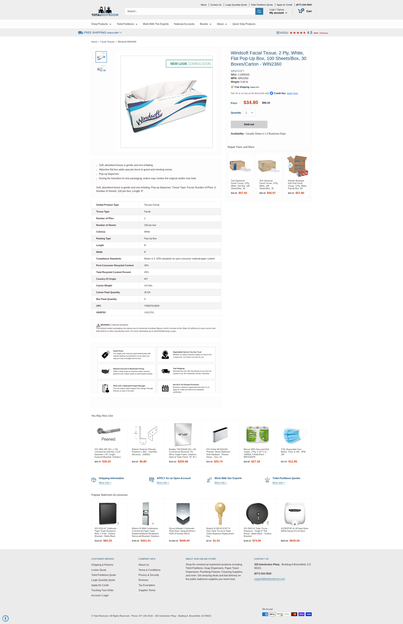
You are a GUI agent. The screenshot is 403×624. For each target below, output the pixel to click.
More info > (105, 482)
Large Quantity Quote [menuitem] (236, 4)
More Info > (163, 482)
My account (277, 12)
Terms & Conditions (149, 570)
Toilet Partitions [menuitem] (125, 24)
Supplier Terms (147, 590)
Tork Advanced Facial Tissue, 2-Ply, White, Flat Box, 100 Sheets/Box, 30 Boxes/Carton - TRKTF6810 (240, 185)
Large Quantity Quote (103, 580)
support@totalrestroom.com (269, 579)
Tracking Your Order (102, 590)
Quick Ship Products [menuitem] (244, 24)
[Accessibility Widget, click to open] (5, 618)
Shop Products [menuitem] (99, 24)
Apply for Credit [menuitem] (284, 4)
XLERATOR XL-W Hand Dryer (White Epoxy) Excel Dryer (294, 529)
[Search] (259, 11)
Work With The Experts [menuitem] (156, 24)
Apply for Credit (100, 585)
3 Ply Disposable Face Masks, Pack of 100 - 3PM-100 (293, 452)
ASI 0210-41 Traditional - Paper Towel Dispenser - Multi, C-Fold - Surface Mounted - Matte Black (106, 532)
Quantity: (236, 112)
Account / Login (100, 595)
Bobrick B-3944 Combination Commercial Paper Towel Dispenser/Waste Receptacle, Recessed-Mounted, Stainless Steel (145, 532)
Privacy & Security (149, 575)
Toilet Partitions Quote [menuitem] (262, 4)
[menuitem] (304, 4)
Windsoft (237, 71)
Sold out (249, 124)
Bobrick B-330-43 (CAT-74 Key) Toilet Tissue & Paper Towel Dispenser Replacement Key (220, 532)
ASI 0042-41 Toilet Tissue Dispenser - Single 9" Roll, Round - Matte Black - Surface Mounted (257, 532)
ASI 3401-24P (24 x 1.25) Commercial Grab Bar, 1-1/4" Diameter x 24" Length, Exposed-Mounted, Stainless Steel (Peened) (108, 453)
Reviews (143, 580)
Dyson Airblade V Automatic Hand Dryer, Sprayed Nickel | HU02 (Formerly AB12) (182, 531)
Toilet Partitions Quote (103, 575)
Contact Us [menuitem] (215, 4)
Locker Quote (98, 570)
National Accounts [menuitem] (184, 24)
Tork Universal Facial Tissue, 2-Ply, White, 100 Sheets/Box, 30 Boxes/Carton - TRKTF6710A (268, 185)
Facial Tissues (107, 41)
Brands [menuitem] (204, 24)
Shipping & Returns (102, 564)
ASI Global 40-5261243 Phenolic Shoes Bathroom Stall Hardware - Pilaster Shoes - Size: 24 (218, 453)
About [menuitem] (204, 4)
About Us (144, 564)
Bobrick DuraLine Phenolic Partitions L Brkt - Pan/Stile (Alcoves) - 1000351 (144, 452)
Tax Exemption (147, 585)
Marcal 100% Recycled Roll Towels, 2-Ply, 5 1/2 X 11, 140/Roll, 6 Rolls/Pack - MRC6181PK (256, 453)
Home (94, 41)
